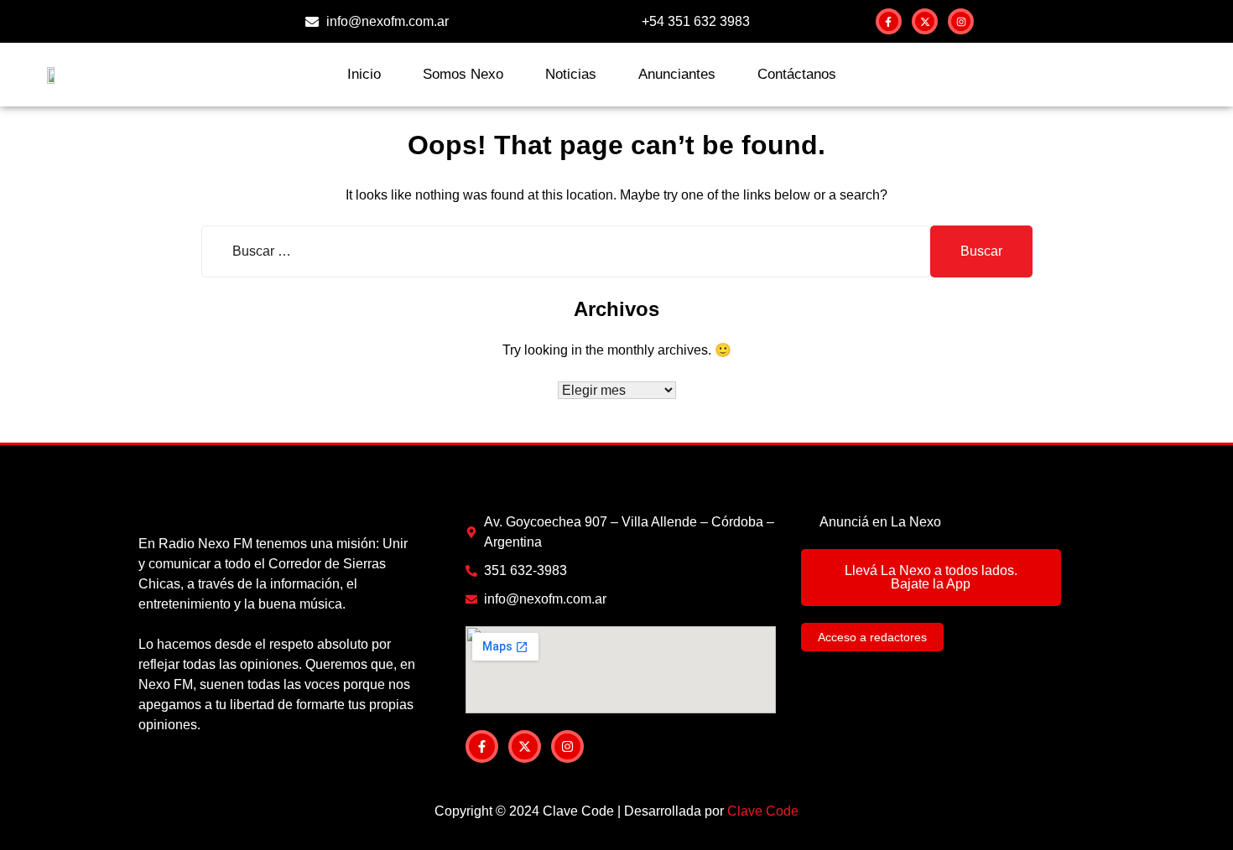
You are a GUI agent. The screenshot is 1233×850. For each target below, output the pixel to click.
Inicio (364, 74)
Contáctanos (796, 74)
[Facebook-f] (889, 21)
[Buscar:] (565, 251)
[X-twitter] (925, 21)
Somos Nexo (463, 74)
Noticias (570, 74)
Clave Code (763, 811)
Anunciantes (676, 74)
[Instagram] (961, 21)
